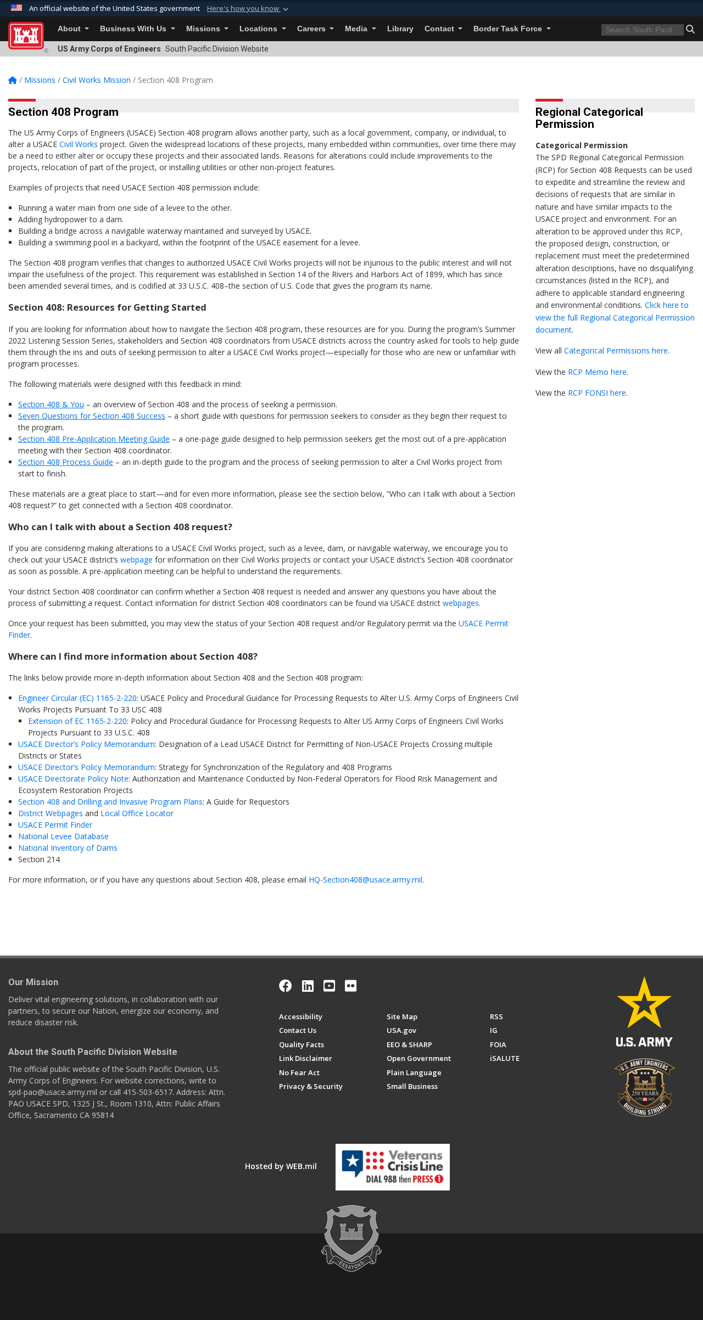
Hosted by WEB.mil (281, 1166)
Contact (440, 29)
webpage (136, 559)
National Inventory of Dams (68, 847)
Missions (204, 29)
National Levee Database (63, 836)
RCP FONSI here (597, 392)
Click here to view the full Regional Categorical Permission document (615, 317)
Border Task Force (508, 29)
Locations (259, 29)
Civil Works (78, 144)
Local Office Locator (137, 813)
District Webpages (50, 813)
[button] (249, 8)
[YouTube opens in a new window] (329, 986)
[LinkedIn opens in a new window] (308, 986)
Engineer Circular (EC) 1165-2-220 (77, 698)
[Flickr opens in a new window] (350, 986)
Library (400, 29)
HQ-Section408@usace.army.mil (365, 879)
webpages (461, 603)
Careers (312, 29)
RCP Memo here (597, 372)
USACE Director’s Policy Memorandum (86, 744)
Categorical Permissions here (616, 350)
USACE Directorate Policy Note (73, 778)
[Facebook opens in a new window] (285, 986)
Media (357, 29)
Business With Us (134, 29)
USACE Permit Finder (55, 824)
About (70, 29)
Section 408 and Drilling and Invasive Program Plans (110, 801)
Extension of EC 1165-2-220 (77, 721)
